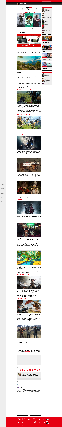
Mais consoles (23, 425)
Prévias (19, 422)
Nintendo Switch (24, 419)
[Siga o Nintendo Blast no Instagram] (2, 426)
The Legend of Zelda (30, 419)
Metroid (34, 418)
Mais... (39, 422)
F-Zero (28, 421)
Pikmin (28, 423)
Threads (32, 370)
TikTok (27, 370)
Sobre (43, 418)
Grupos (37, 370)
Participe (44, 419)
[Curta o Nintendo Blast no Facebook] (1, 426)
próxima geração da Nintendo (31, 219)
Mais (39, 370)
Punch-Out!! (34, 422)
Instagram (20, 370)
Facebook (18, 370)
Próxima (35, 415)
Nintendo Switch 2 (24, 418)
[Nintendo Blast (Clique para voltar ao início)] (24, 1)
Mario (28, 418)
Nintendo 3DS (23, 421)
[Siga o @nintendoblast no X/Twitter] (3, 426)
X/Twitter (23, 370)
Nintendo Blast (26, 378)
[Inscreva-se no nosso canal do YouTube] (4, 426)
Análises (19, 421)
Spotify (30, 370)
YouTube (25, 370)
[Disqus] (29, 389)
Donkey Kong (34, 419)
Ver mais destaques (46, 70)
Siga (18, 423)
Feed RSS (40, 421)
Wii (22, 422)
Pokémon (34, 417)
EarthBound (34, 421)
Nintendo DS (23, 423)
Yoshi (28, 422)
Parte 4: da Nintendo (23, 362)
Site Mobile (19, 419)
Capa (18, 418)
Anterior (22, 415)
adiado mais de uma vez (28, 351)
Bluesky (35, 370)
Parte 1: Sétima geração (22, 358)
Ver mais (46, 34)
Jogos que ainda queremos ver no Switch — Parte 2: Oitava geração (29, 9)
